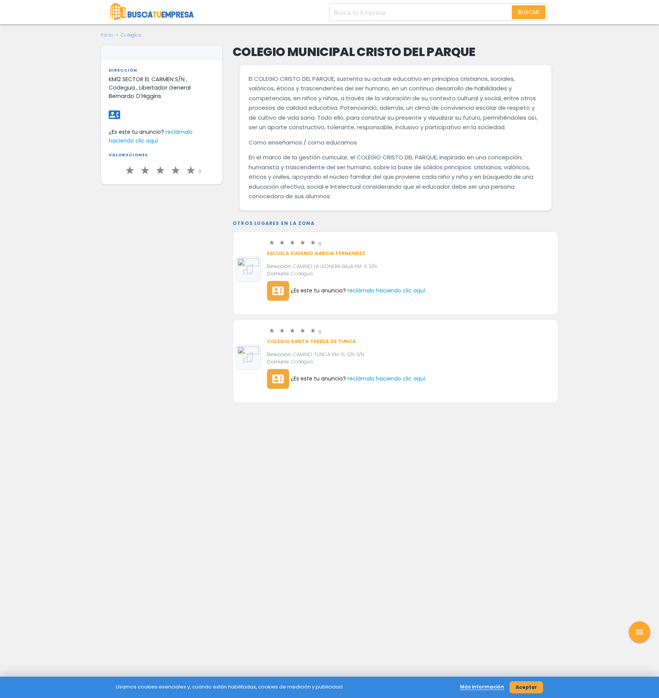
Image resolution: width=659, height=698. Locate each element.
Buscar (528, 12)
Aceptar (526, 687)
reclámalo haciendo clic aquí (386, 290)
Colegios (131, 35)
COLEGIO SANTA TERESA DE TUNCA (311, 341)
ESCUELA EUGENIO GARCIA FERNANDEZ (316, 253)
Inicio (107, 35)
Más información (482, 687)
